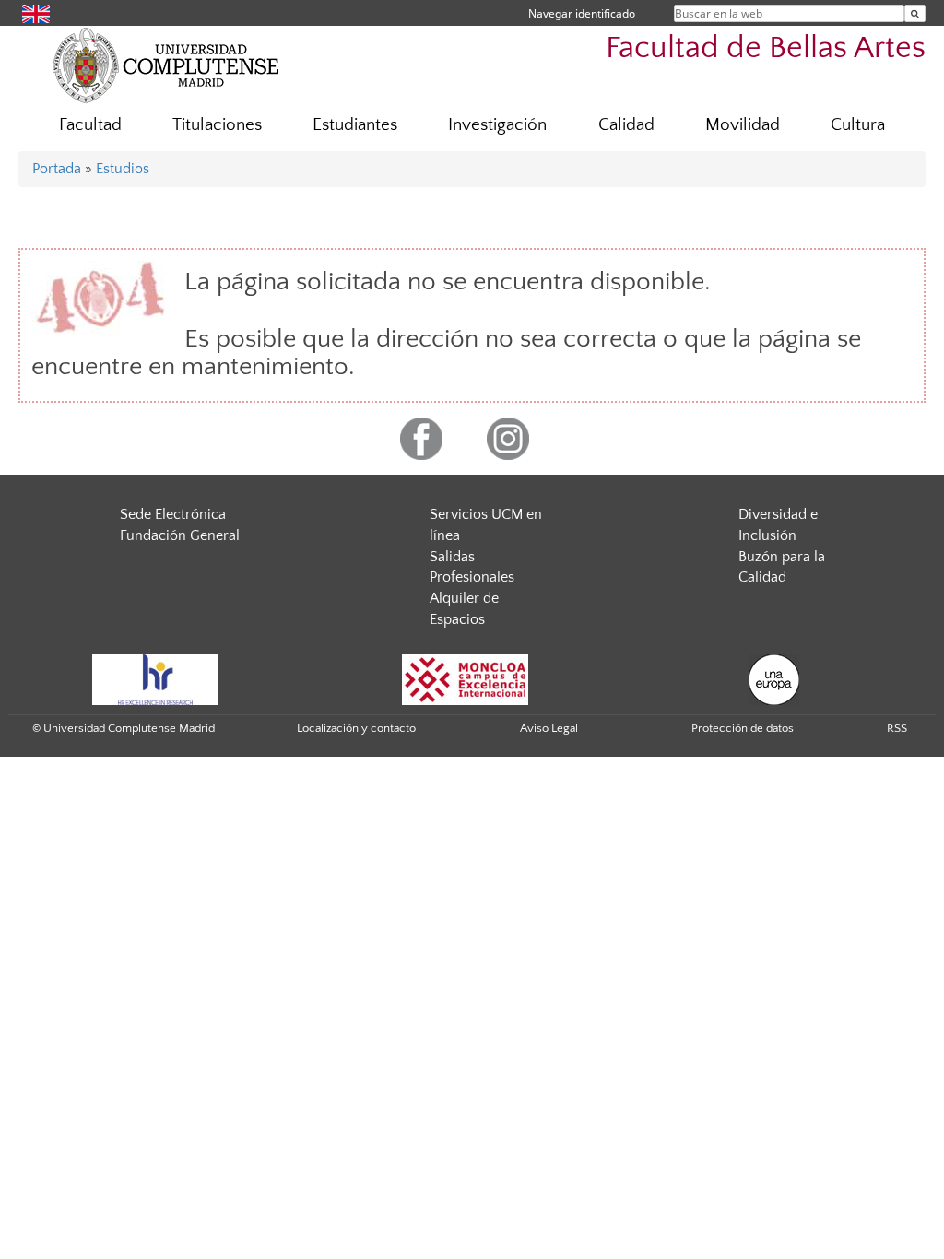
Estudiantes (355, 125)
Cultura (858, 125)
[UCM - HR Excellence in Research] (155, 678)
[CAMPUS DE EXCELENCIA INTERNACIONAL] (465, 678)
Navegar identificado (581, 13)
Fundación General (180, 535)
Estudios (122, 168)
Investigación (497, 125)
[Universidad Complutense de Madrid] (165, 64)
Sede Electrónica (173, 514)
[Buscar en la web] (915, 13)
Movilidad (742, 125)
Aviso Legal (549, 728)
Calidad (626, 125)
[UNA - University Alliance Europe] (774, 678)
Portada (56, 168)
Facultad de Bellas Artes (766, 48)
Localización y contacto (356, 728)
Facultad (90, 125)
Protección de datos (742, 728)
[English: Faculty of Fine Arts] (36, 12)
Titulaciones (217, 125)
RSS (897, 728)
